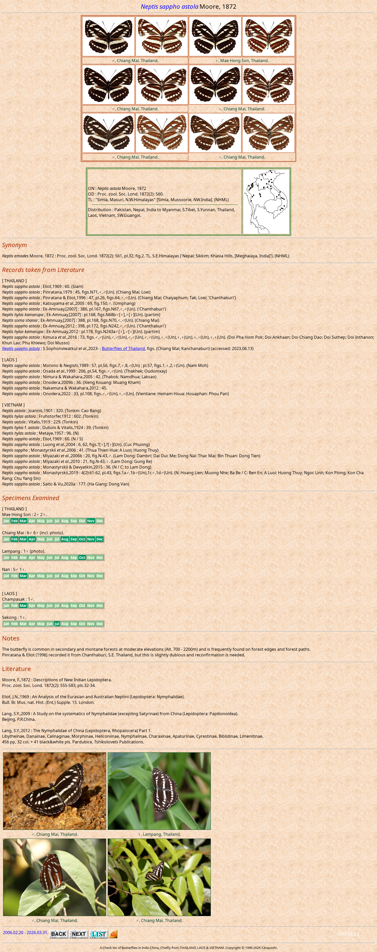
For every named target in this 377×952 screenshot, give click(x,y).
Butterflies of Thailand (123, 348)
